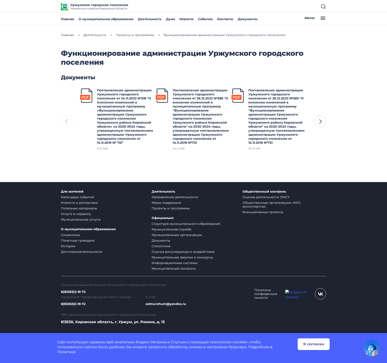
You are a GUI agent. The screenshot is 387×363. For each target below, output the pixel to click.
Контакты (225, 19)
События (205, 19)
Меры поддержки (166, 203)
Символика (70, 235)
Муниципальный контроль (174, 268)
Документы (248, 19)
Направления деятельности (175, 197)
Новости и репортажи (79, 203)
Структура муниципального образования (186, 224)
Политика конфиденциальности (265, 294)
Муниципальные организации (177, 235)
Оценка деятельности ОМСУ (266, 197)
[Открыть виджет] (371, 347)
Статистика (161, 246)
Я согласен (313, 344)
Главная (67, 19)
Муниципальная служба (171, 229)
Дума (170, 19)
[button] (320, 121)
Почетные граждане (78, 240)
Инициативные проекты (263, 212)
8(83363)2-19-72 (73, 292)
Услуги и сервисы (76, 214)
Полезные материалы (79, 208)
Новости (186, 19)
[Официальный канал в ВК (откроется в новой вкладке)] (320, 293)
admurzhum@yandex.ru (166, 304)
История (68, 246)
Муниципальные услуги (81, 219)
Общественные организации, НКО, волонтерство (272, 204)
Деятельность (149, 19)
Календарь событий (77, 197)
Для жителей (72, 191)
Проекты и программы (171, 208)
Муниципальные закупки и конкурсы (182, 257)
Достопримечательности (81, 252)
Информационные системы (175, 263)
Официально (163, 218)
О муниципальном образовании (106, 19)
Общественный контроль (264, 191)
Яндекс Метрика (151, 342)
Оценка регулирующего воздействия (183, 252)
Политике (66, 352)
